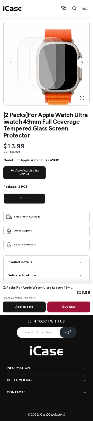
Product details (20, 262)
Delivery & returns (22, 275)
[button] (64, 8)
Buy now (69, 307)
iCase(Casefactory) (52, 414)
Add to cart (24, 307)
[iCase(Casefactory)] (12, 8)
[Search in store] (74, 8)
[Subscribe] (68, 332)
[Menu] (85, 8)
